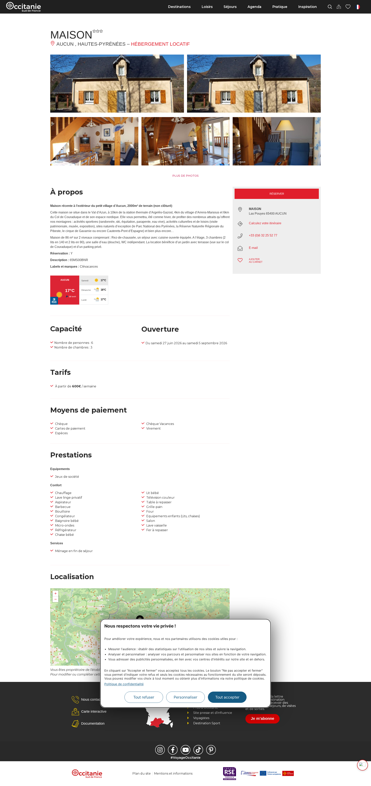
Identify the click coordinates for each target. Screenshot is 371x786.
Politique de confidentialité (124, 684)
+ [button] (55, 593)
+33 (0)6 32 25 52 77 (263, 235)
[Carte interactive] (339, 7)
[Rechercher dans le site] (330, 7)
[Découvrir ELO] (362, 765)
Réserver (277, 193)
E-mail (253, 247)
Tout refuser (143, 697)
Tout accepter (227, 697)
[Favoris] (348, 7)
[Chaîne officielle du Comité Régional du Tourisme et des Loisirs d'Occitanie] (185, 750)
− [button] (55, 599)
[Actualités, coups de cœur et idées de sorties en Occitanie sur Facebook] (173, 750)
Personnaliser (185, 697)
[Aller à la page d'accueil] (23, 7)
